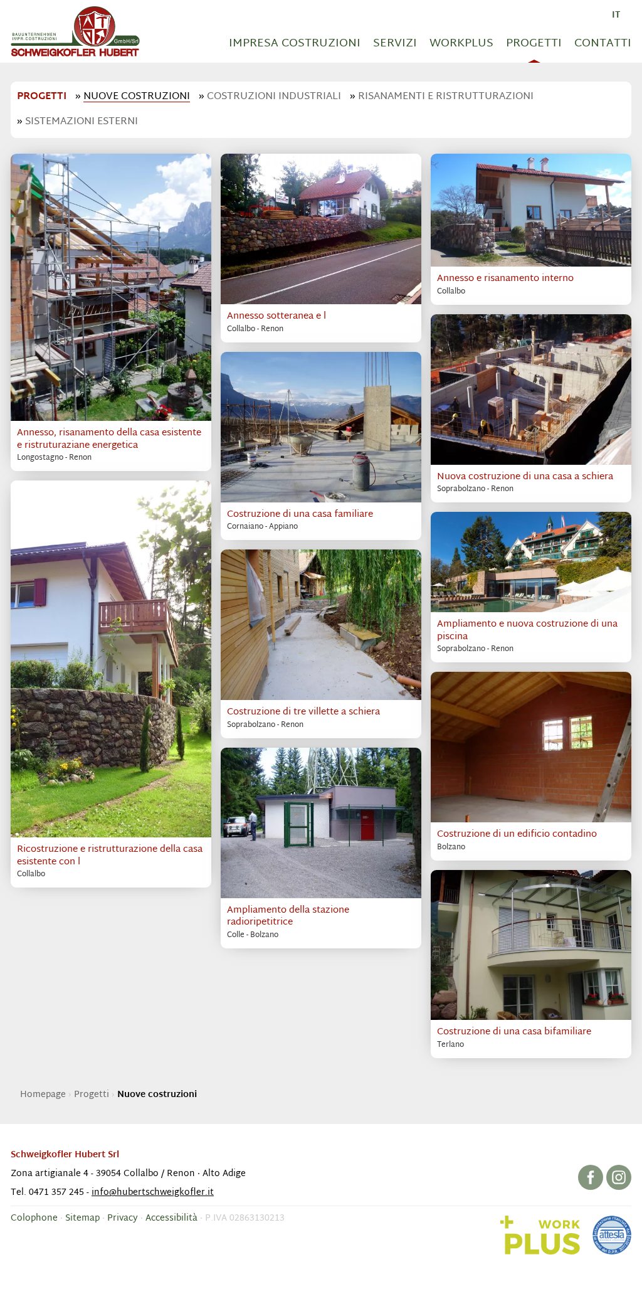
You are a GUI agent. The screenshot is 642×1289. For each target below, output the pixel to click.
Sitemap (82, 1218)
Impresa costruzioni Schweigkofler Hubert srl (75, 31)
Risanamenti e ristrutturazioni (446, 97)
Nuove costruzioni (136, 97)
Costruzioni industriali (274, 97)
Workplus (461, 43)
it (616, 15)
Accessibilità (171, 1218)
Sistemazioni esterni (81, 122)
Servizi (395, 43)
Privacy (122, 1218)
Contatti (602, 43)
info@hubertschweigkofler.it (153, 1193)
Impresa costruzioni (294, 43)
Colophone (34, 1218)
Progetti (534, 43)
